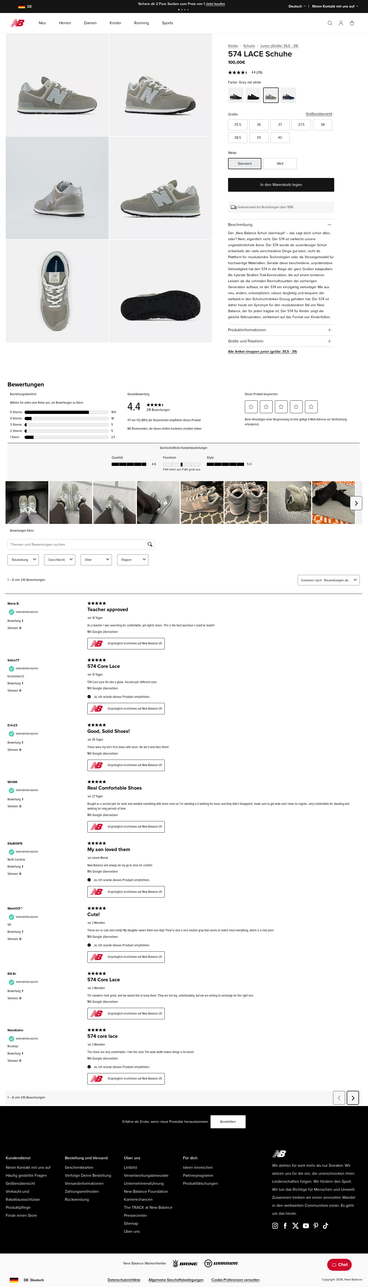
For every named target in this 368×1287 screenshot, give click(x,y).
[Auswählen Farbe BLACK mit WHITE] (236, 95)
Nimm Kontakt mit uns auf (28, 1167)
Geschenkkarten (79, 1167)
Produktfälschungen (200, 1183)
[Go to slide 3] (185, 10)
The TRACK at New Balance (148, 1207)
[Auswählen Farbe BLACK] (253, 95)
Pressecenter (135, 1215)
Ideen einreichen (198, 1167)
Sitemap (131, 1223)
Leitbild (130, 1167)
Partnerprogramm (198, 1175)
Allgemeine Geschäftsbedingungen (176, 1280)
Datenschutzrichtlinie (124, 1280)
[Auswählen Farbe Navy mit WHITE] (288, 95)
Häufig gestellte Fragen (26, 1175)
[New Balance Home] (19, 22)
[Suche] (330, 23)
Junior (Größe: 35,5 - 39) (279, 46)
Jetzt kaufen (197, 4)
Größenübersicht (319, 114)
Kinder (233, 46)
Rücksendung (77, 1199)
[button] (341, 23)
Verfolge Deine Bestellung (88, 1175)
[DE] (18, 6)
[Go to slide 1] (179, 10)
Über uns (132, 1231)
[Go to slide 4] (188, 10)
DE (34, 1280)
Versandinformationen (84, 1183)
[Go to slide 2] (182, 10)
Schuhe (249, 46)
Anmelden (228, 1122)
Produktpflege (18, 1207)
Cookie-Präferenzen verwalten (236, 1280)
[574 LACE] (57, 84)
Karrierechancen (138, 1199)
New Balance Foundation (146, 1191)
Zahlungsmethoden (82, 1191)
